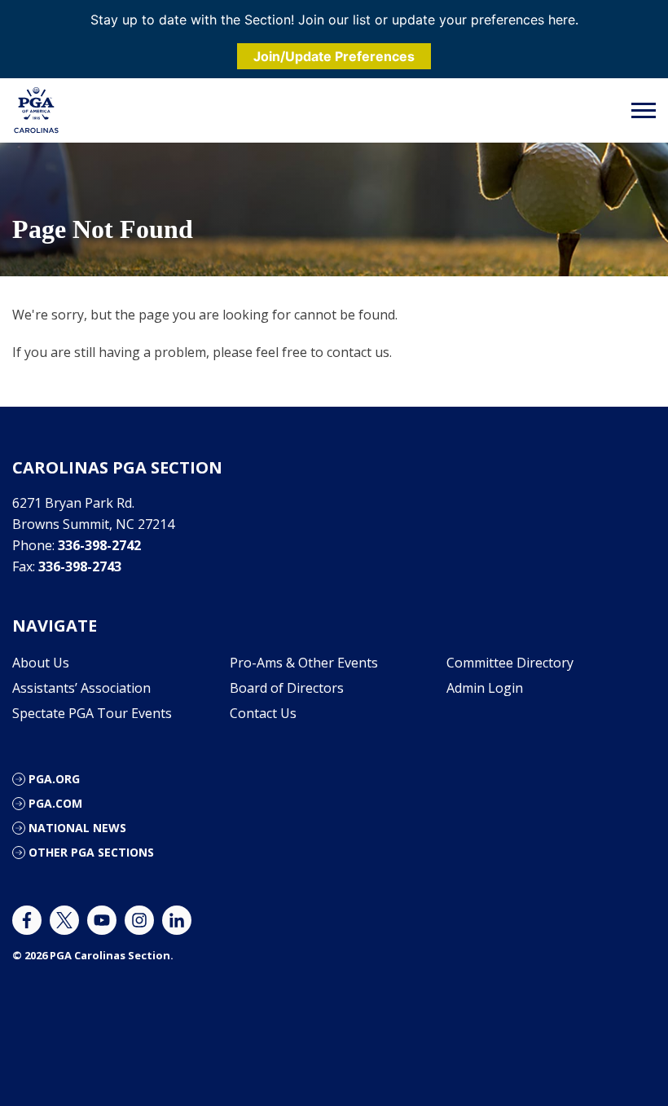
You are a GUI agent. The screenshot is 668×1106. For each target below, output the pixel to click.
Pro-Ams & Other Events (304, 663)
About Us (40, 663)
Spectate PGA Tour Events (92, 713)
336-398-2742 (99, 545)
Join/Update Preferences (334, 56)
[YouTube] (101, 920)
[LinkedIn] (176, 920)
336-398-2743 (79, 566)
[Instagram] (139, 920)
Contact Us (263, 713)
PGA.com (55, 803)
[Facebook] (27, 920)
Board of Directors (287, 688)
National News (77, 827)
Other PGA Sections (91, 852)
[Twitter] (64, 920)
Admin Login (484, 688)
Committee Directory (510, 663)
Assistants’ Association (81, 688)
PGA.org (54, 779)
